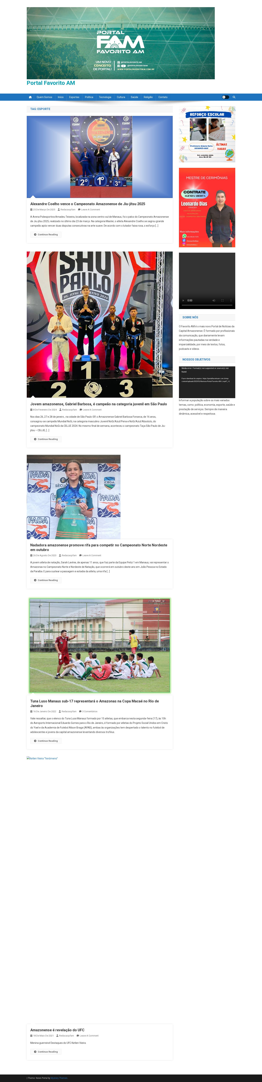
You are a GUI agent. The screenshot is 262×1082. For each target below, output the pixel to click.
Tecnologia (105, 97)
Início (61, 97)
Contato (163, 97)
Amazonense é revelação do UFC (57, 1030)
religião (148, 97)
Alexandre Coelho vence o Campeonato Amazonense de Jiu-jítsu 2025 (87, 204)
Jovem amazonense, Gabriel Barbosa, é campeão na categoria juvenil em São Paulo (98, 404)
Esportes (74, 97)
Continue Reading (48, 234)
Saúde (134, 97)
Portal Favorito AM (51, 82)
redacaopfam (68, 209)
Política (89, 97)
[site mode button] (225, 97)
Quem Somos (44, 97)
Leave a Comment (90, 209)
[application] (207, 382)
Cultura (121, 97)
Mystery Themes (59, 1078)
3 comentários (89, 711)
